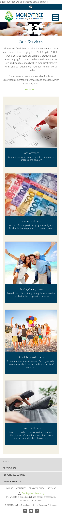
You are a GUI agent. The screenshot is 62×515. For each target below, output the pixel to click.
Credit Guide (9, 468)
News (6, 461)
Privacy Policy (36, 488)
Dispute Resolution (13, 481)
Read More (29, 89)
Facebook (25, 511)
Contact (21, 488)
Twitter (31, 511)
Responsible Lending (14, 474)
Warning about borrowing (33, 493)
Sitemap (52, 488)
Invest (9, 488)
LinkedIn (37, 511)
